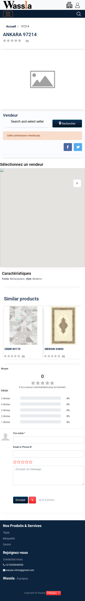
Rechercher (68, 123)
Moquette (9, 538)
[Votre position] (77, 183)
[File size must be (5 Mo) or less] (32, 500)
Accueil (11, 26)
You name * (19, 433)
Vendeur (10, 115)
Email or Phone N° (22, 447)
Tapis (6, 532)
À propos (22, 578)
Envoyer (21, 500)
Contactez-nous (13, 559)
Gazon (7, 544)
